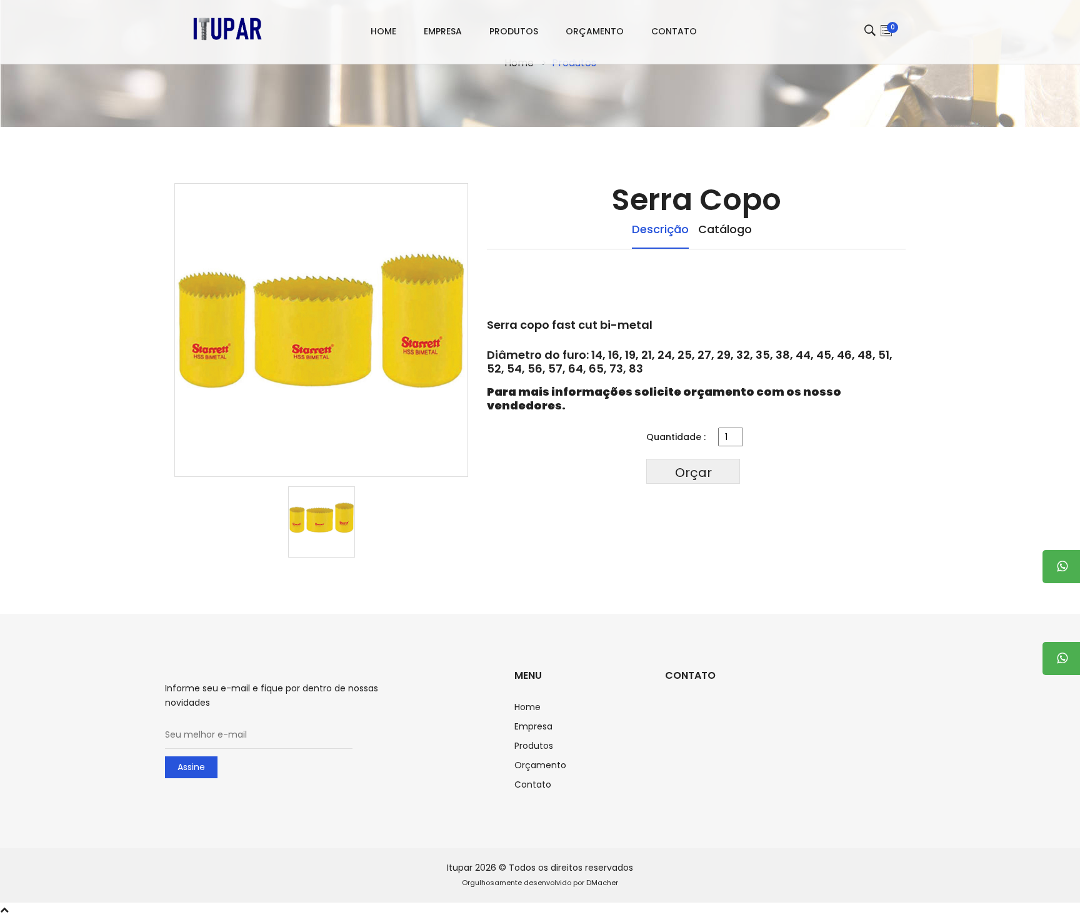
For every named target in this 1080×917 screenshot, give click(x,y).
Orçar (693, 472)
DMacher (602, 883)
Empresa (443, 31)
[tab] (321, 520)
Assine (191, 767)
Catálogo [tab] (725, 229)
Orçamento (595, 31)
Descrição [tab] (660, 229)
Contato (674, 31)
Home (383, 31)
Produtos (513, 31)
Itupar (459, 867)
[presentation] (321, 522)
